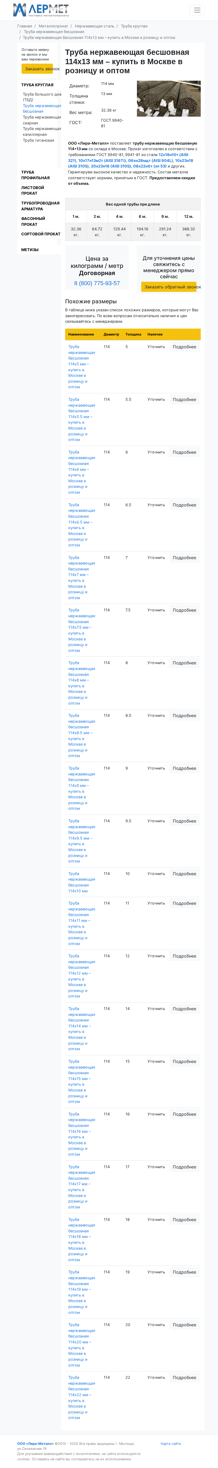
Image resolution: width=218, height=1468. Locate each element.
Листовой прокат (32, 190)
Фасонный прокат (33, 221)
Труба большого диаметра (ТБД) (48, 97)
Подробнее (184, 346)
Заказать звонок (39, 68)
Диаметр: (79, 85)
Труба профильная (35, 175)
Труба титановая (38, 140)
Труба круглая (37, 85)
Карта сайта (171, 1444)
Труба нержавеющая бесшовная (42, 108)
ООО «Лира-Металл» (35, 1444)
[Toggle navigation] (197, 10)
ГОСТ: (75, 122)
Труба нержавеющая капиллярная (42, 131)
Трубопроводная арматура (40, 206)
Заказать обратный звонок (170, 286)
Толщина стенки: (78, 99)
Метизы (30, 249)
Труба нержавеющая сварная (42, 120)
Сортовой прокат (41, 234)
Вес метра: (80, 112)
